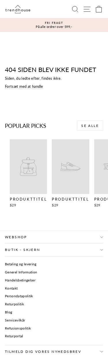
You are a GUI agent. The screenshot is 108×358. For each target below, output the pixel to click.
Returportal (14, 336)
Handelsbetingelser (20, 280)
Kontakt (11, 288)
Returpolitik (14, 304)
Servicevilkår (15, 320)
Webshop (16, 237)
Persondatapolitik (19, 296)
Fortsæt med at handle (24, 86)
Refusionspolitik (18, 328)
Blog (8, 312)
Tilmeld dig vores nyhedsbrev (43, 351)
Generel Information (21, 272)
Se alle (90, 125)
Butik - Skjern (22, 249)
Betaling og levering (21, 264)
